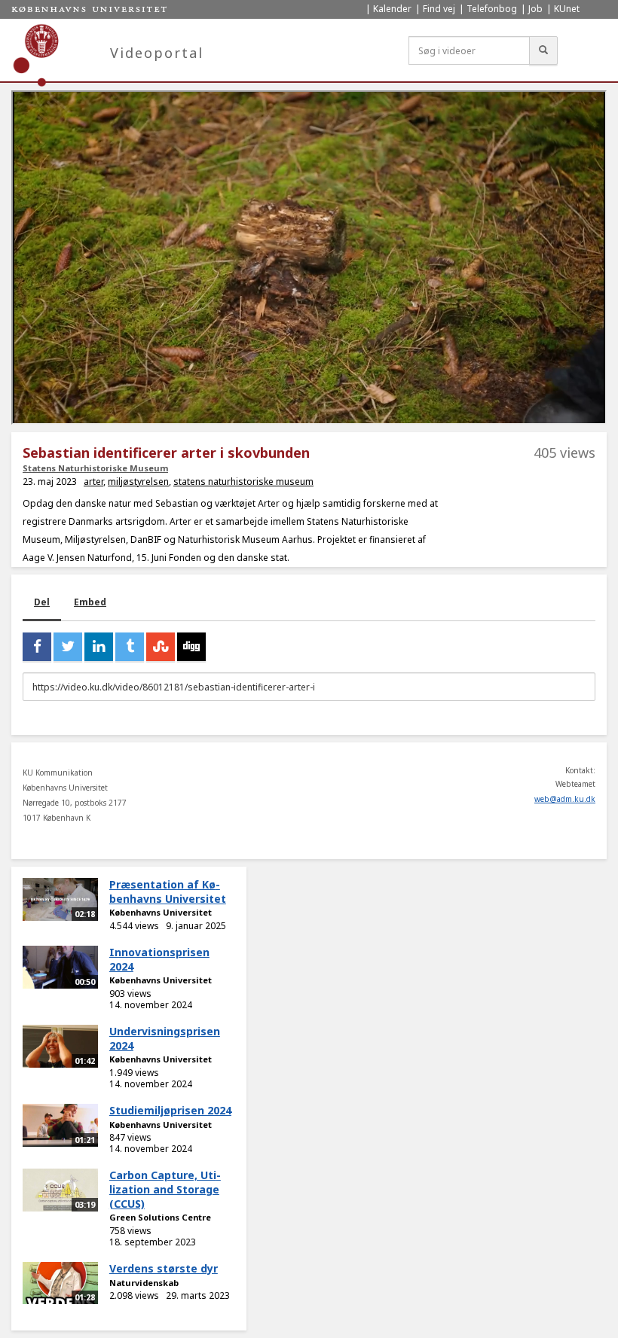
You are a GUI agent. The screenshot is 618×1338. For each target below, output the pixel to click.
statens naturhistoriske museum (243, 481)
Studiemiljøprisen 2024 (170, 1110)
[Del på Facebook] (37, 646)
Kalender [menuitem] (392, 8)
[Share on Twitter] (68, 646)
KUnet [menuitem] (567, 8)
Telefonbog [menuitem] (492, 8)
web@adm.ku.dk (564, 799)
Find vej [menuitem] (439, 8)
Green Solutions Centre (160, 1217)
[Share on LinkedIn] (98, 646)
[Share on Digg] (191, 646)
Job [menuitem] (535, 8)
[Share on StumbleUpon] (160, 646)
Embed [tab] (90, 602)
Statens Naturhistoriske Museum (95, 468)
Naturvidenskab (144, 1282)
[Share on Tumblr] (129, 646)
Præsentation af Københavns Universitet (167, 891)
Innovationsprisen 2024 (159, 959)
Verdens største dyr (163, 1268)
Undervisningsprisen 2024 (164, 1038)
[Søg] (543, 50)
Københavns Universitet (160, 912)
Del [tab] (42, 602)
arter (93, 481)
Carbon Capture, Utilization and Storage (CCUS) (165, 1189)
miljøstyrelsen (138, 481)
